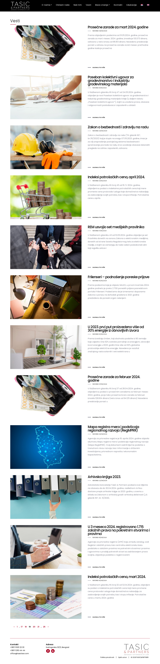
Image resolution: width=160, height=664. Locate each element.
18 (26, 627)
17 (22, 627)
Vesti (88, 4)
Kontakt (118, 4)
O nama (46, 4)
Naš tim (78, 4)
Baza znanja (101, 4)
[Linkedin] (53, 651)
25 (44, 627)
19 (30, 627)
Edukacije (131, 4)
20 (34, 627)
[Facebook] (48, 651)
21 (38, 627)
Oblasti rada (63, 4)
